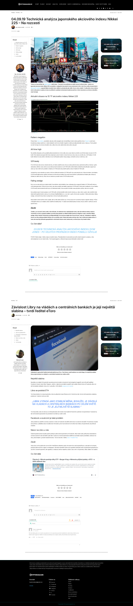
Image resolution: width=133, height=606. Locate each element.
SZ (21, 12)
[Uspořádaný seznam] (42, 274)
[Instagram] (101, 8)
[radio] (58, 249)
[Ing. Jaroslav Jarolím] (13, 27)
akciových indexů (35, 88)
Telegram (53, 588)
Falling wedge (19, 52)
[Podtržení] (39, 274)
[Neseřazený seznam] (44, 274)
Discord (53, 582)
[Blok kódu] (48, 274)
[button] (113, 8)
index (46, 257)
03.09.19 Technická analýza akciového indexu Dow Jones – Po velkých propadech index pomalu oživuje (64, 230)
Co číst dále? (18, 56)
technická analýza (63, 257)
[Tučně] (35, 274)
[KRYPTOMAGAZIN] (36, 574)
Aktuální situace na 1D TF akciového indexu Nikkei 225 (20, 43)
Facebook (53, 584)
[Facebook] (99, 8)
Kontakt (31, 585)
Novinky (18, 12)
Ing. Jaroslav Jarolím (20, 27)
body (36, 257)
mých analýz (47, 84)
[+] (54, 274)
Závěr (17, 54)
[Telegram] (103, 8)
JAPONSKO (50, 257)
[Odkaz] (50, 274)
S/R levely (18, 50)
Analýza (13, 12)
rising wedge (56, 257)
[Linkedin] (20, 119)
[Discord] (97, 8)
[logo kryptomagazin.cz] (25, 4)
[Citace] (46, 274)
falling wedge (40, 257)
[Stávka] (40, 274)
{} (52, 274)
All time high (18, 48)
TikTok (53, 590)
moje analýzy (40, 141)
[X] (107, 8)
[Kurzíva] (37, 274)
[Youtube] (110, 8)
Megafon (87, 141)
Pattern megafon (19, 45)
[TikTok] (105, 8)
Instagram (53, 586)
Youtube (53, 594)
